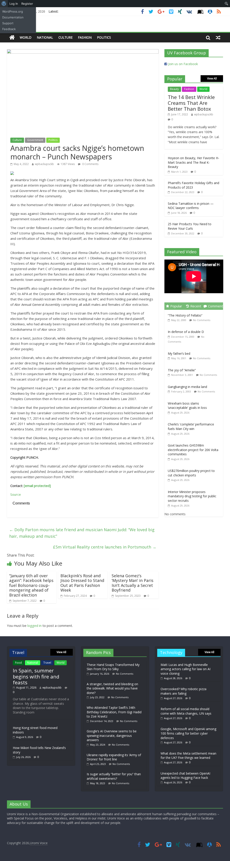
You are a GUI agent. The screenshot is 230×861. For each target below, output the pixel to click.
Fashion (85, 37)
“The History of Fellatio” (185, 315)
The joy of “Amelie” (182, 370)
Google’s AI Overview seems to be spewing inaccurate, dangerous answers (112, 735)
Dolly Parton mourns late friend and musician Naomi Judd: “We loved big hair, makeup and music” (82, 533)
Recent (195, 306)
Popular (176, 306)
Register (27, 3)
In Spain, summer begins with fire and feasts (36, 676)
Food (18, 663)
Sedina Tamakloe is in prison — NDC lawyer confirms (191, 205)
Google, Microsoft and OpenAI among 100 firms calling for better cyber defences (188, 733)
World (25, 37)
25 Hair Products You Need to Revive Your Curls (189, 226)
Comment (215, 306)
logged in (34, 625)
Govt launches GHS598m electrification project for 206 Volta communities (193, 449)
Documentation (13, 17)
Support (7, 23)
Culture (65, 37)
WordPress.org (12, 11)
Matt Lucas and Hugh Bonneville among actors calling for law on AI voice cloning (185, 669)
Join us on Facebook (183, 64)
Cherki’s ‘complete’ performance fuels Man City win (191, 426)
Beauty (174, 89)
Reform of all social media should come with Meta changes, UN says (186, 711)
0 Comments (90, 164)
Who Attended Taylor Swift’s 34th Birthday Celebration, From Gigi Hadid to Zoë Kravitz (114, 711)
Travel (47, 663)
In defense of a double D (186, 332)
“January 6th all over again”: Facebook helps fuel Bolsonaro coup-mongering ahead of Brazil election (31, 585)
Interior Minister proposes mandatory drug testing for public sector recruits (192, 496)
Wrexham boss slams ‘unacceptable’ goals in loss (187, 405)
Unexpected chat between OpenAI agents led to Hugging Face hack (185, 775)
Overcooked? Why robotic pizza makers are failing (183, 691)
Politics (104, 37)
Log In (13, 3)
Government (35, 140)
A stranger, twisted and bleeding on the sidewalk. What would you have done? (112, 688)
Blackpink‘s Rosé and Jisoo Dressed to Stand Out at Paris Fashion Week (82, 583)
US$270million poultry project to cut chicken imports (191, 473)
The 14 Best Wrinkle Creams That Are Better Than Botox (191, 103)
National (45, 37)
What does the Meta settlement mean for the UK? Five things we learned (188, 755)
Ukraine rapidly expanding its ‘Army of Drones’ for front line (114, 757)
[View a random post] (218, 37)
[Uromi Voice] (12, 37)
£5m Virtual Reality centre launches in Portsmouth (104, 547)
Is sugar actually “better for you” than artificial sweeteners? (114, 776)
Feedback (9, 29)
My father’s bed (179, 353)
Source (15, 494)
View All (212, 78)
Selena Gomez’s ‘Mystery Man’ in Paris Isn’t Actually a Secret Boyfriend (132, 583)
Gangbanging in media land (187, 387)
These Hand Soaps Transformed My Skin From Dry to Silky (113, 667)
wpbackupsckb (44, 164)
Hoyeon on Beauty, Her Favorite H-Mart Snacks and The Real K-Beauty (193, 162)
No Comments (201, 320)
